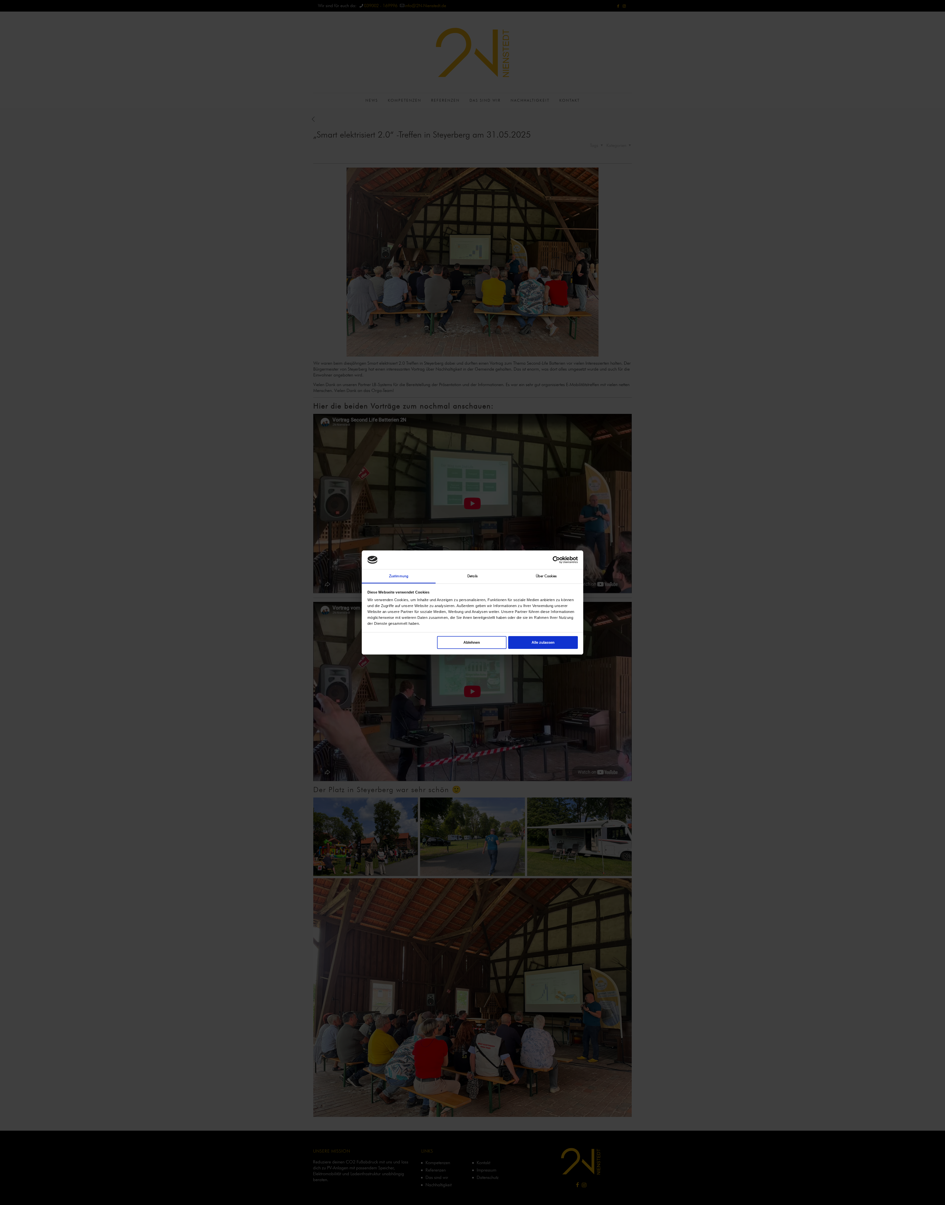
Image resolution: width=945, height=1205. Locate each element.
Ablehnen (471, 642)
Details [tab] (472, 576)
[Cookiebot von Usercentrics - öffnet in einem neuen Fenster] (556, 559)
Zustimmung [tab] (398, 576)
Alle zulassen (543, 642)
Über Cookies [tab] (546, 576)
